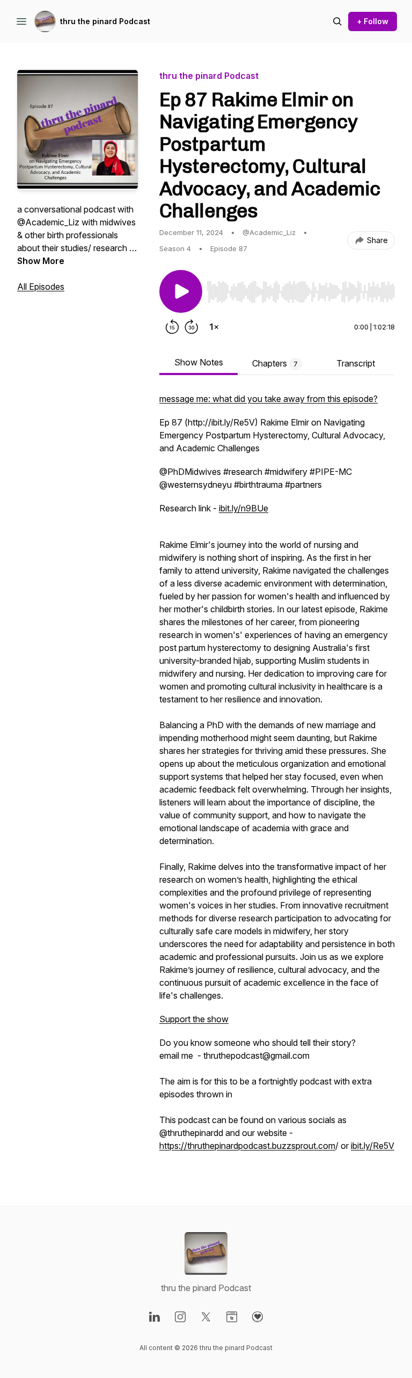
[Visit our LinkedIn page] (154, 1316)
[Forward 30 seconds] (191, 326)
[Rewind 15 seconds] (172, 326)
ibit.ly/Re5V (372, 1145)
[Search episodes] (337, 21)
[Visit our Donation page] (257, 1316)
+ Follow (372, 21)
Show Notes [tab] (198, 362)
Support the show (194, 1019)
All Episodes (40, 286)
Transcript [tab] (355, 363)
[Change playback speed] (214, 326)
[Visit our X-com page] (206, 1316)
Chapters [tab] (275, 363)
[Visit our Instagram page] (180, 1316)
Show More (40, 260)
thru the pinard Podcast (105, 21)
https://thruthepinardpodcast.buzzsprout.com (247, 1145)
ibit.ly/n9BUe (243, 508)
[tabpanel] (277, 777)
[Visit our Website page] (231, 1316)
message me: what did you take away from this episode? (268, 398)
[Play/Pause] (180, 291)
